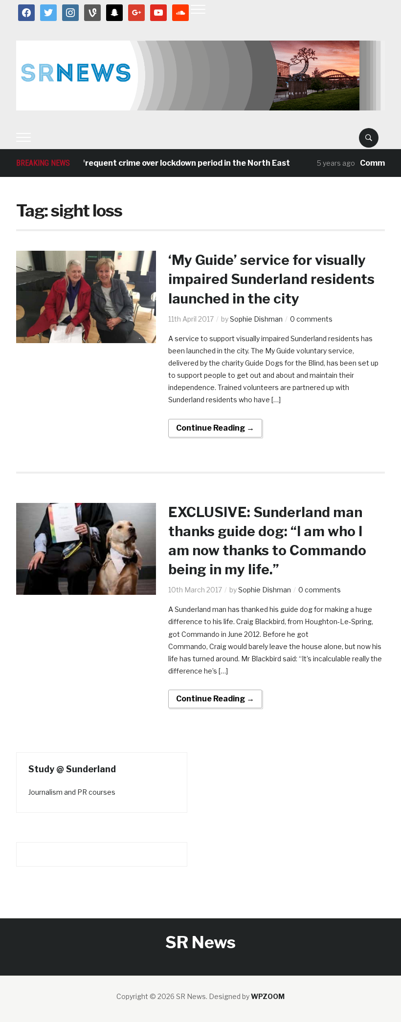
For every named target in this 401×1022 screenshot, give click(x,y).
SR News (200, 942)
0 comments (311, 319)
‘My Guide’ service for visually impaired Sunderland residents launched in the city (271, 279)
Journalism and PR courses (71, 792)
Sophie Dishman (256, 319)
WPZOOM (268, 996)
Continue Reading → (215, 428)
